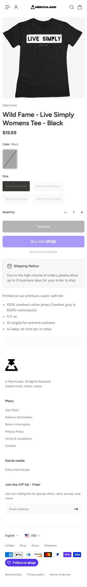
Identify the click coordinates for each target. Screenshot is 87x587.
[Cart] (80, 7)
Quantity (9, 212)
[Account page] (16, 7)
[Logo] (43, 7)
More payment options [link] (43, 251)
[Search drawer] (72, 7)
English (10, 535)
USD (34, 535)
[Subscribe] (76, 509)
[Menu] (7, 7)
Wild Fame (10, 105)
